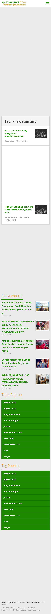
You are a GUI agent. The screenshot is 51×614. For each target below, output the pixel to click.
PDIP (6, 450)
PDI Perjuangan (11, 420)
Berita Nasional (11, 217)
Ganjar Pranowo (12, 414)
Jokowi (7, 426)
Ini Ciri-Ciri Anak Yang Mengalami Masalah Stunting (15, 133)
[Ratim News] (14, 3)
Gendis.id (21, 602)
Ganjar (7, 456)
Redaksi (31, 607)
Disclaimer (5, 610)
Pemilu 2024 (10, 402)
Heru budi (8, 438)
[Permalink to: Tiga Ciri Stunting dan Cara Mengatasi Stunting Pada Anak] (41, 209)
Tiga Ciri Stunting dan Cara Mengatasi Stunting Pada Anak (18, 209)
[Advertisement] (25, 35)
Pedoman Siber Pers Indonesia (26, 610)
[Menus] (48, 3)
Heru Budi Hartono (13, 432)
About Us (21, 607)
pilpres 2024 (10, 408)
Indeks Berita (9, 607)
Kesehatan (9, 141)
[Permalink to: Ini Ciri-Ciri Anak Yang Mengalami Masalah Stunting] (41, 133)
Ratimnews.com (12, 444)
